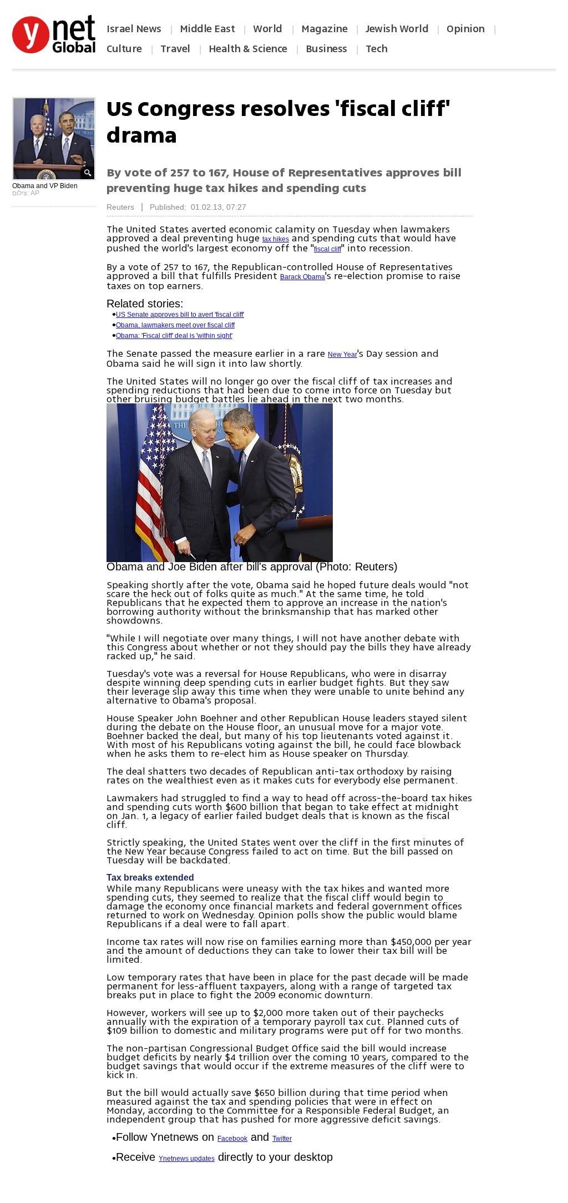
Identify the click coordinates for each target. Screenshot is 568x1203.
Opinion (466, 29)
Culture (124, 49)
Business (326, 49)
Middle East (207, 29)
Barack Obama (302, 277)
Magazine (324, 29)
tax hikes (275, 239)
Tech (377, 49)
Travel (175, 49)
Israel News (133, 29)
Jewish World (397, 29)
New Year (342, 354)
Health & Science (248, 49)
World (269, 29)
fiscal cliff (327, 249)
